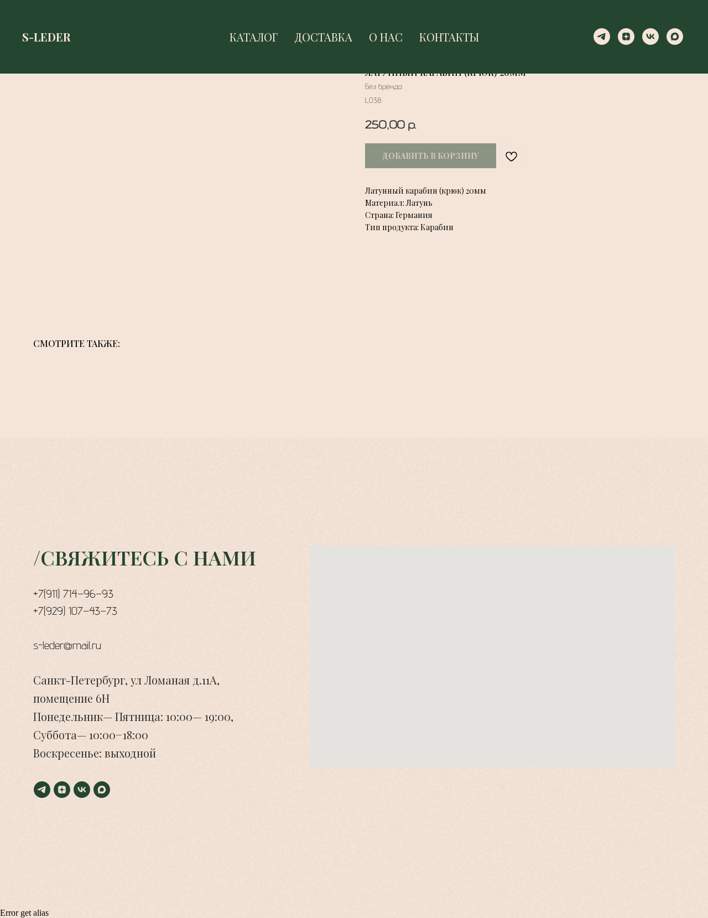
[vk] (650, 36)
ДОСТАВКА (323, 36)
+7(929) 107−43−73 (75, 611)
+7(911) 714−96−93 (73, 593)
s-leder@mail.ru (67, 645)
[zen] (626, 36)
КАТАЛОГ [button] (254, 36)
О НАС (386, 36)
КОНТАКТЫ (449, 36)
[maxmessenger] (675, 36)
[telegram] (602, 36)
